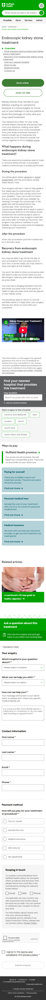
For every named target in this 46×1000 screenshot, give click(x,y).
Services (28, 20)
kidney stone (33, 140)
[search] (23, 12)
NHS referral (14, 848)
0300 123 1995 (23, 93)
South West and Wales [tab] (15, 434)
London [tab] (8, 421)
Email (12, 893)
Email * (6, 767)
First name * (9, 737)
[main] (23, 500)
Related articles (11, 67)
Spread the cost (16, 830)
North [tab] (21, 421)
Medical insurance (17, 839)
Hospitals (7, 20)
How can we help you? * (15, 692)
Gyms (18, 20)
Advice (39, 20)
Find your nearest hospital (16, 62)
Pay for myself (15, 821)
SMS (24, 893)
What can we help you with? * (18, 677)
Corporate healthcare (34, 984)
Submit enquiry (23, 965)
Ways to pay (10, 65)
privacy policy (30, 954)
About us (13, 980)
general (28, 177)
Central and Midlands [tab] (15, 414)
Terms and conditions (16, 993)
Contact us (9, 70)
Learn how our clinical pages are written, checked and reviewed (22, 370)
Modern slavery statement (23, 989)
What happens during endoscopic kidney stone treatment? (23, 52)
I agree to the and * (23, 953)
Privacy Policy (30, 923)
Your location (10, 393)
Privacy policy (32, 993)
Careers (32, 980)
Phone (37, 893)
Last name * (8, 752)
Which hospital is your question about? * (20, 661)
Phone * (6, 782)
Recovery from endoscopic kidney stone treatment (23, 58)
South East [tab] (9, 428)
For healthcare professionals (14, 982)
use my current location (16, 403)
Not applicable (15, 856)
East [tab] (35, 414)
